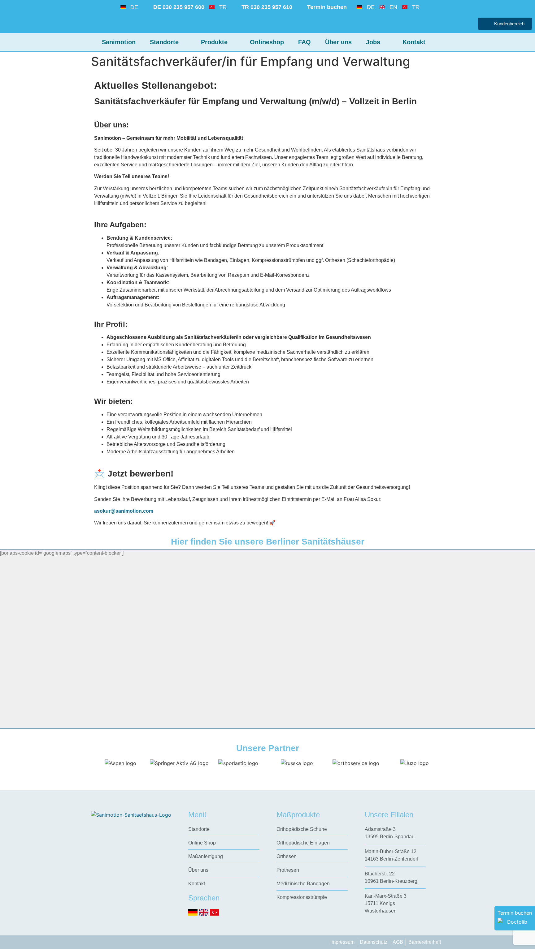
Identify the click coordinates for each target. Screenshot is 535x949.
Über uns (338, 42)
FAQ (304, 42)
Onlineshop (267, 42)
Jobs (373, 42)
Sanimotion (119, 42)
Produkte (214, 42)
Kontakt (413, 42)
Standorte (164, 42)
